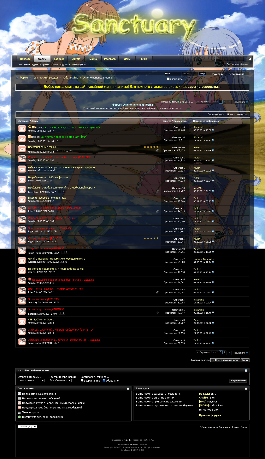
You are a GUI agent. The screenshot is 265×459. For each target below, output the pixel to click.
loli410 (31, 211)
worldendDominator (38, 262)
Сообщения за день (28, 64)
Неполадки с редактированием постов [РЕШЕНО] (63, 279)
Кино (144, 59)
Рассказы (110, 59)
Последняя (239, 102)
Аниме (76, 59)
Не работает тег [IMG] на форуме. (48, 177)
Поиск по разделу (236, 114)
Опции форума (59, 64)
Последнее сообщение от (206, 121)
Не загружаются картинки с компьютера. (55, 208)
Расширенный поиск (237, 64)
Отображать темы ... (30, 377)
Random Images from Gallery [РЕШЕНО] (51, 218)
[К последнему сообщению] (213, 130)
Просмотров (180, 121)
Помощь (217, 74)
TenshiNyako (34, 253)
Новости (25, 59)
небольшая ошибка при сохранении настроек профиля (61, 167)
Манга (93, 59)
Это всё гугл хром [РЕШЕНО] (46, 309)
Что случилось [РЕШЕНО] (43, 299)
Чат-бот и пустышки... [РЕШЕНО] (49, 228)
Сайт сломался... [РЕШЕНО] (45, 238)
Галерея (59, 59)
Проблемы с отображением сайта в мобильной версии (61, 187)
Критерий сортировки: (63, 377)
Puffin (31, 181)
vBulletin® (134, 445)
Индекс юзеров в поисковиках (47, 197)
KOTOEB (32, 170)
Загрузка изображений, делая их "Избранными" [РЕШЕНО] (64, 340)
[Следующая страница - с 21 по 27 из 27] (229, 102)
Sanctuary (224, 427)
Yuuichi (31, 131)
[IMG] (202, 401)
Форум (42, 59)
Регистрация (236, 74)
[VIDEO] (204, 405)
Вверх (245, 360)
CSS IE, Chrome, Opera (41, 319)
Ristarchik (33, 314)
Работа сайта (70, 77)
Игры (127, 59)
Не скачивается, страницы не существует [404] (73, 127)
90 (183, 147)
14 (183, 137)
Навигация (77, 64)
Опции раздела (215, 114)
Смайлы (204, 397)
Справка (44, 64)
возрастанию (91, 380)
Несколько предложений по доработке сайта (56, 269)
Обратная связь (209, 427)
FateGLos (33, 192)
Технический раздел (45, 77)
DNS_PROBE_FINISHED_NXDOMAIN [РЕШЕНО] (55, 289)
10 (70, 151)
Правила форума (210, 415)
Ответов (167, 121)
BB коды (204, 393)
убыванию (112, 380)
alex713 (32, 272)
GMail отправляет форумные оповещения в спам (57, 258)
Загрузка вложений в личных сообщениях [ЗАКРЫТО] (60, 329)
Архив (235, 427)
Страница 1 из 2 (209, 101)
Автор (34, 121)
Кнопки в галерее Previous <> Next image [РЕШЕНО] (59, 157)
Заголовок (23, 121)
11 (183, 310)
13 (183, 188)
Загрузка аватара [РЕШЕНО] (46, 248)
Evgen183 (33, 231)
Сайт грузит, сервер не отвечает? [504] (64, 137)
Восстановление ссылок (42, 147)
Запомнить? (176, 79)
